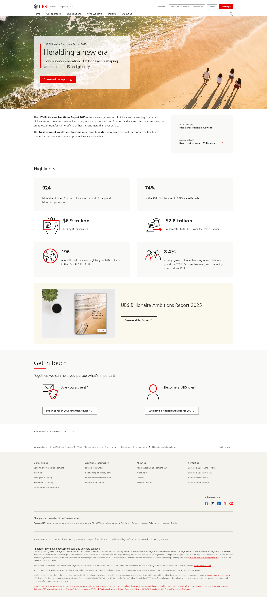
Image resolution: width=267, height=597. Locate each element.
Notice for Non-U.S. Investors (45, 586)
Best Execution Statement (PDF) (203, 586)
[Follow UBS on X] (213, 503)
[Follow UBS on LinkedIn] (219, 503)
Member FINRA (224, 575)
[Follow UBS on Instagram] (225, 503)
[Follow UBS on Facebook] (206, 503)
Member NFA (62, 581)
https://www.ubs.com (202, 565)
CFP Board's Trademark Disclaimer (104, 589)
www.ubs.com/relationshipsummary (203, 558)
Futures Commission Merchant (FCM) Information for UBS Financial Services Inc (149, 589)
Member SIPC (212, 575)
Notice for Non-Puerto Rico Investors (72, 586)
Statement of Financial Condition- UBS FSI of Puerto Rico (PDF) (165, 586)
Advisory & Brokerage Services (78, 589)
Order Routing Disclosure (98, 586)
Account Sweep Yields (56, 589)
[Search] (231, 14)
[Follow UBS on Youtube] (231, 503)
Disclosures (186, 589)
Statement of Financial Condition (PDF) (124, 586)
